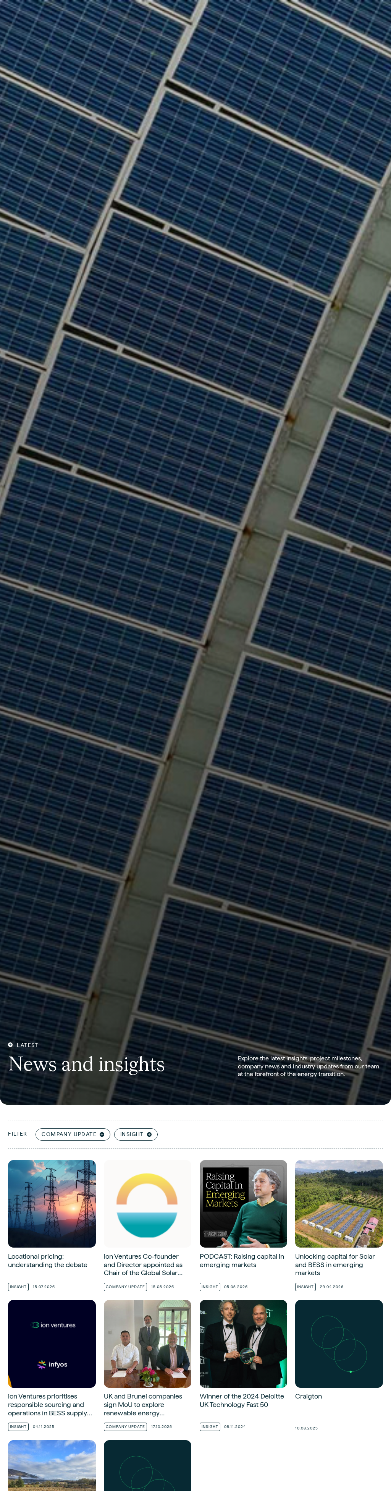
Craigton (339, 1367)
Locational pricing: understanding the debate (51, 1227)
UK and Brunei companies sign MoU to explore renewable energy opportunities (147, 1367)
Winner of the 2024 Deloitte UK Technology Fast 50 (243, 1367)
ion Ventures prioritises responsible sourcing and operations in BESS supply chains (51, 1367)
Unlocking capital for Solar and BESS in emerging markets (339, 1227)
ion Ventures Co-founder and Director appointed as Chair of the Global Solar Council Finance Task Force (147, 1227)
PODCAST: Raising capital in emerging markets (243, 1227)
